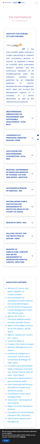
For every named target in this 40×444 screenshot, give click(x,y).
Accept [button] (6, 440)
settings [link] (22, 437)
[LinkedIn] (38, 139)
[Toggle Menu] (36, 3)
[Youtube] (38, 135)
